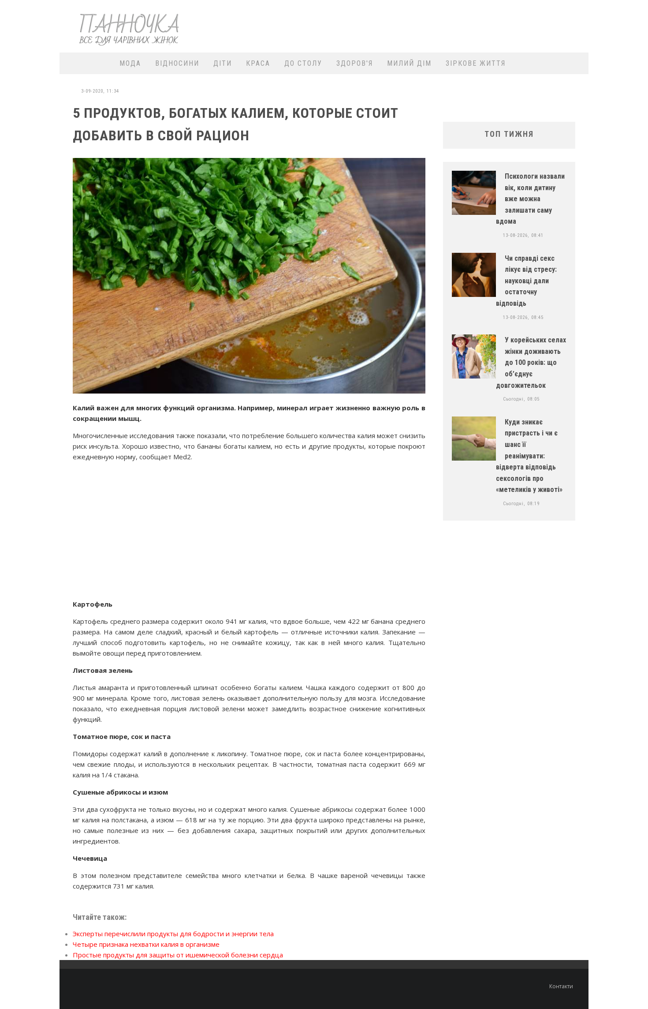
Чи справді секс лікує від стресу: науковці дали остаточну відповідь (526, 281)
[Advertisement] (423, 25)
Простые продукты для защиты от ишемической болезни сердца (178, 954)
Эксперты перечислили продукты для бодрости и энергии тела (173, 933)
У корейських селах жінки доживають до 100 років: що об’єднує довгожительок (531, 362)
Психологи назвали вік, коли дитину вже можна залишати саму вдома (530, 198)
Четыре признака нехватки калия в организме (146, 944)
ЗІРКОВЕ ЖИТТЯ (476, 63)
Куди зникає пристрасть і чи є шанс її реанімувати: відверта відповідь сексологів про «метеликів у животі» (529, 456)
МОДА (130, 63)
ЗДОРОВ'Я (354, 63)
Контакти (561, 986)
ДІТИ (222, 63)
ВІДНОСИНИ (177, 63)
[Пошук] (576, 63)
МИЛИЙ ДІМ (409, 63)
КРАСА (258, 63)
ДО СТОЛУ (303, 63)
